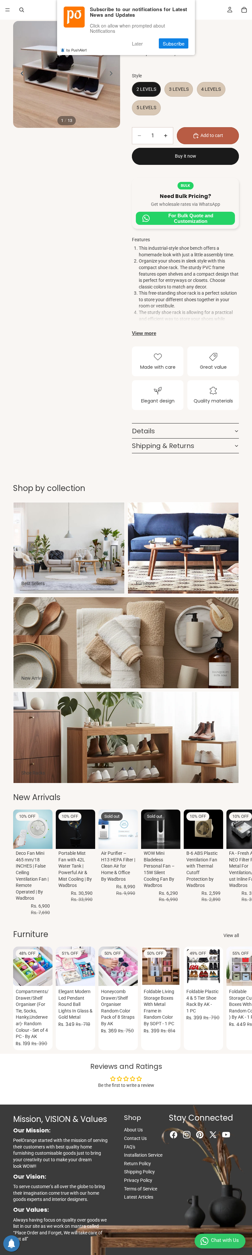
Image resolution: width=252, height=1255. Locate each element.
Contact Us (135, 1138)
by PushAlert (76, 49)
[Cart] (244, 10)
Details (143, 431)
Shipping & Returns (163, 445)
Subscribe (173, 43)
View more (144, 333)
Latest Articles (138, 1197)
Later (137, 43)
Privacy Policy (138, 1180)
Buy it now (185, 156)
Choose (90, 975)
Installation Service (143, 1155)
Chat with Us (225, 1240)
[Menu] (7, 9)
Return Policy (137, 1163)
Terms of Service (140, 1188)
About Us (133, 1129)
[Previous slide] (20, 74)
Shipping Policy (139, 1171)
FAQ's (129, 1146)
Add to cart (211, 135)
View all (231, 935)
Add (90, 838)
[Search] (21, 10)
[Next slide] (113, 74)
